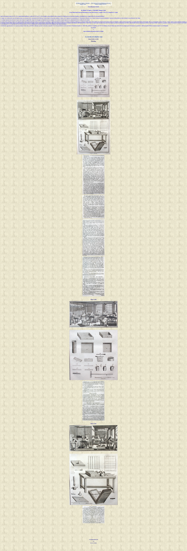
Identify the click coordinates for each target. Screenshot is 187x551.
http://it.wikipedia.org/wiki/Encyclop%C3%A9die (93, 31)
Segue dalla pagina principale (93, 6)
